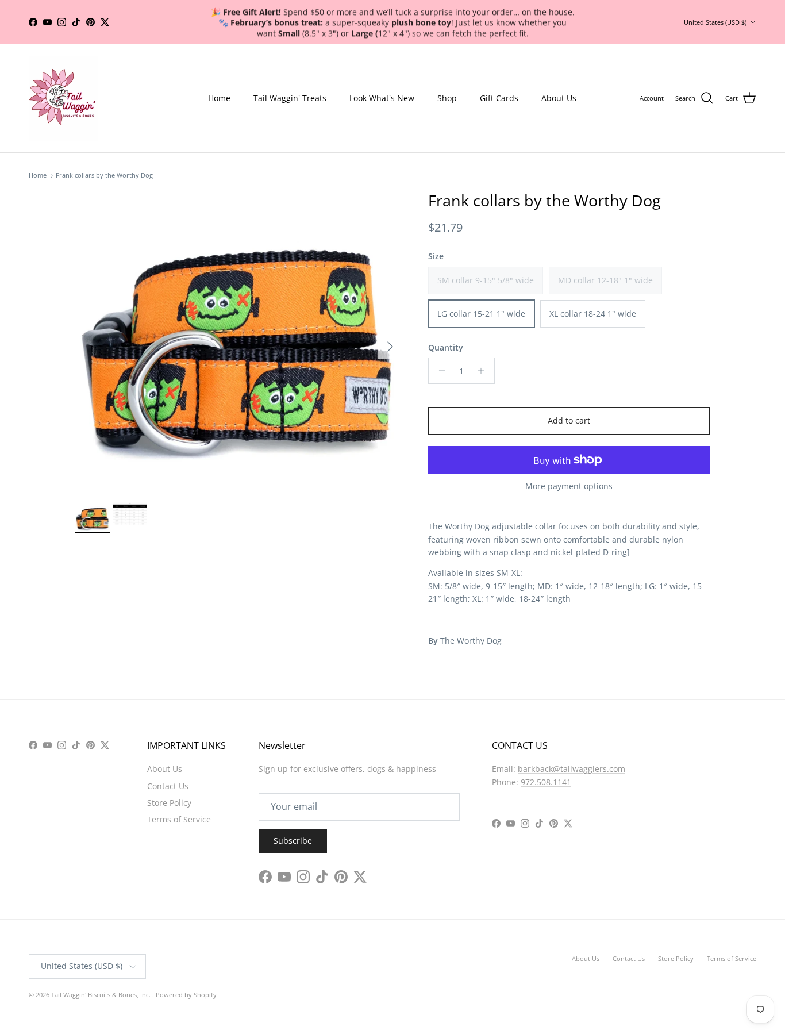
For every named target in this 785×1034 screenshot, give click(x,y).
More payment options (569, 486)
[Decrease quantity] (439, 370)
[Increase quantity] (484, 370)
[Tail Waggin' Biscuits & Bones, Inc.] (63, 98)
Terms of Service (179, 819)
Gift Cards (499, 98)
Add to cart (569, 420)
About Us (558, 98)
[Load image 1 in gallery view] (239, 340)
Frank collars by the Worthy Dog (104, 175)
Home (219, 98)
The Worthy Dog (471, 640)
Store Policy (169, 802)
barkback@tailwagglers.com (571, 768)
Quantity (445, 347)
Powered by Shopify (186, 994)
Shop (447, 98)
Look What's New (381, 98)
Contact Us (167, 786)
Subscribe (293, 840)
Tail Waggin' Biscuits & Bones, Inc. (101, 994)
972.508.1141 (546, 782)
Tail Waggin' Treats (289, 98)
